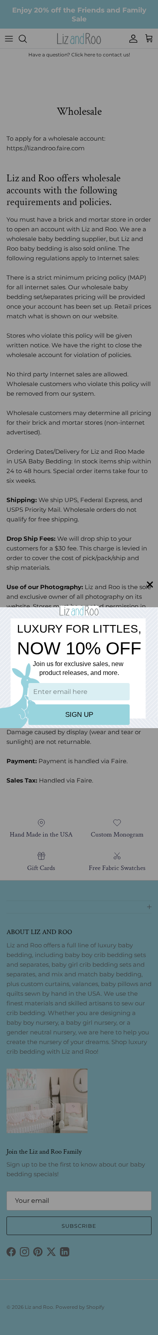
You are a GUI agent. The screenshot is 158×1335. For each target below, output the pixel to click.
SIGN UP (79, 714)
